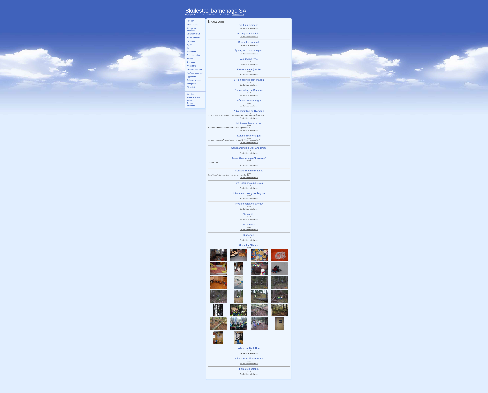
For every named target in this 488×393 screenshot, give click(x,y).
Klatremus (191, 103)
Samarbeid (191, 51)
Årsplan (190, 59)
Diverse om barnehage (191, 29)
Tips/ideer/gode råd (194, 73)
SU (188, 48)
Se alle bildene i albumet (249, 28)
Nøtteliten (191, 106)
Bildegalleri (191, 84)
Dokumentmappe (194, 80)
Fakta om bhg (192, 24)
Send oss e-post (238, 15)
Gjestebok (191, 87)
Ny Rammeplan (193, 37)
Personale (191, 41)
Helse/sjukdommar (194, 69)
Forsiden (190, 21)
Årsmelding (191, 66)
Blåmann (190, 100)
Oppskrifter (191, 76)
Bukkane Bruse (193, 97)
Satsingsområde (193, 55)
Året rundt (191, 62)
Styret (189, 44)
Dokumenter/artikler (195, 34)
